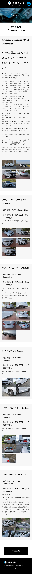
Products (16, 551)
